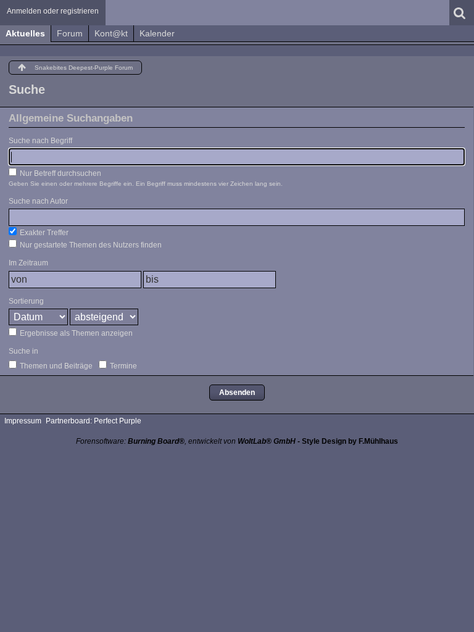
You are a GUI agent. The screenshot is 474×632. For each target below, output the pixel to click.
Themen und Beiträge (55, 366)
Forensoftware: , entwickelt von (186, 441)
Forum (70, 33)
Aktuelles (25, 33)
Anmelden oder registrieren (53, 11)
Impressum (22, 421)
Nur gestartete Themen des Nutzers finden (90, 245)
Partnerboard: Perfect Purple (93, 421)
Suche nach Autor (38, 201)
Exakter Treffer (43, 232)
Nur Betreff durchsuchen (59, 173)
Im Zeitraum (28, 263)
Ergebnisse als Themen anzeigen (75, 333)
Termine (122, 366)
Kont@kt (111, 33)
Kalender (157, 33)
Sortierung (26, 301)
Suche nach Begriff (40, 140)
